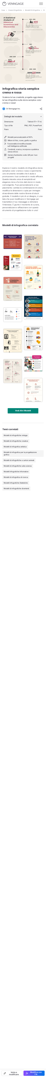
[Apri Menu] (41, 3)
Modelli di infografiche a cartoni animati (19, 460)
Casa (3, 10)
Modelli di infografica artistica (15, 447)
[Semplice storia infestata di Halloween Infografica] (13, 242)
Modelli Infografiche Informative (16, 472)
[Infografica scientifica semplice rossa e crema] (33, 390)
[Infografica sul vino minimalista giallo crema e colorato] (33, 277)
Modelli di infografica (32, 10)
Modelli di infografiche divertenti (16, 488)
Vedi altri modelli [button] (23, 410)
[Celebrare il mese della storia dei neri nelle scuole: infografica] (33, 364)
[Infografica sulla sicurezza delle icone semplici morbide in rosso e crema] (13, 289)
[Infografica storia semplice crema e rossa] (13, 371)
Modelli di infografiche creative (16, 441)
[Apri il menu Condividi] (41, 108)
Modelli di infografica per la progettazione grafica (20, 453)
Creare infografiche (15, 10)
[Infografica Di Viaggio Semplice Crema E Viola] (33, 246)
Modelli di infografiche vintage (15, 435)
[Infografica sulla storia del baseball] (13, 263)
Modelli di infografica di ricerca (16, 477)
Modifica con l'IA (36, 1073)
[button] (12, 1073)
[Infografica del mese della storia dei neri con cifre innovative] (33, 307)
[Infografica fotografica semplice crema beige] (13, 340)
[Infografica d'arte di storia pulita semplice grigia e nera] (33, 338)
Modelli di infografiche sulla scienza (18, 466)
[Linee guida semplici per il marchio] (13, 315)
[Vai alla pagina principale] (13, 4)
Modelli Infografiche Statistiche (16, 483)
